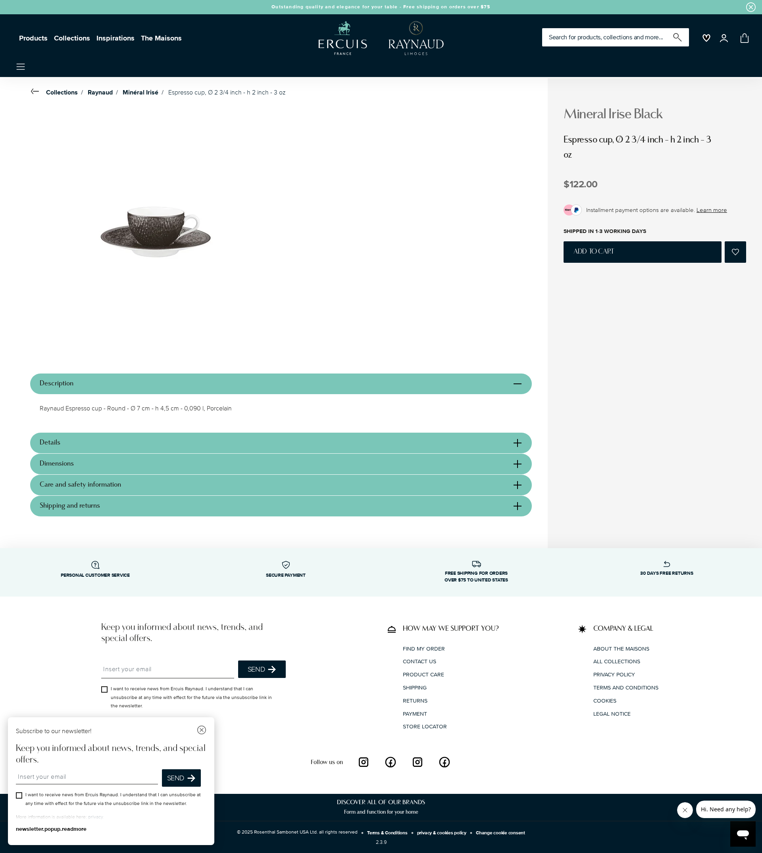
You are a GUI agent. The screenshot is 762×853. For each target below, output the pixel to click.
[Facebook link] (390, 762)
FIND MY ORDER (424, 648)
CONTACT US (419, 661)
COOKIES (604, 700)
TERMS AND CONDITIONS (625, 687)
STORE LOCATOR (425, 726)
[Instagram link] (363, 762)
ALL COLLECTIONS (616, 661)
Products (33, 38)
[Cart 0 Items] (742, 38)
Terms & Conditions (387, 833)
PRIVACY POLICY (614, 674)
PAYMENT (415, 714)
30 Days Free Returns (666, 573)
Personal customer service (95, 575)
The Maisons (161, 38)
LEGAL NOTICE (612, 714)
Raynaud (100, 92)
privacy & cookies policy (441, 833)
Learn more (712, 210)
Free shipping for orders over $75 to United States (476, 576)
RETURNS (415, 700)
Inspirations (115, 38)
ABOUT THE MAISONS (621, 648)
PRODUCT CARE (423, 674)
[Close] (201, 731)
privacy (95, 817)
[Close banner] (751, 7)
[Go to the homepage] (378, 38)
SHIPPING (415, 687)
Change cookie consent (500, 833)
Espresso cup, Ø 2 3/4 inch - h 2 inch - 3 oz (227, 92)
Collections (72, 38)
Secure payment (286, 575)
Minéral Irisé (140, 92)
